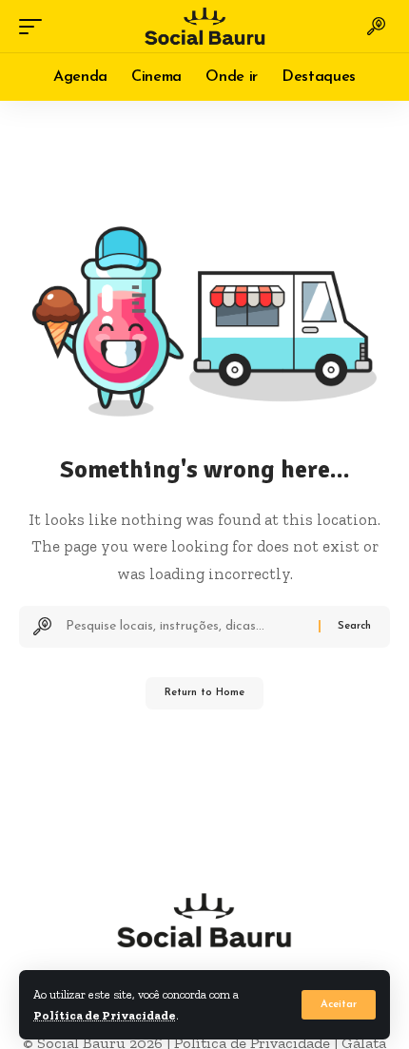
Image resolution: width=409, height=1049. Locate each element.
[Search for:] (185, 627)
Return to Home (204, 693)
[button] (339, 1005)
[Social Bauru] (204, 26)
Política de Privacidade (104, 1015)
